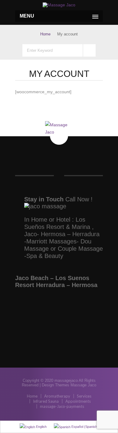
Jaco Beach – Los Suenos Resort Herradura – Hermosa (56, 281)
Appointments (78, 401)
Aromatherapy (57, 396)
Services (84, 396)
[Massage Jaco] (59, 4)
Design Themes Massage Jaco (69, 385)
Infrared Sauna (46, 401)
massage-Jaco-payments (62, 406)
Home (45, 34)
